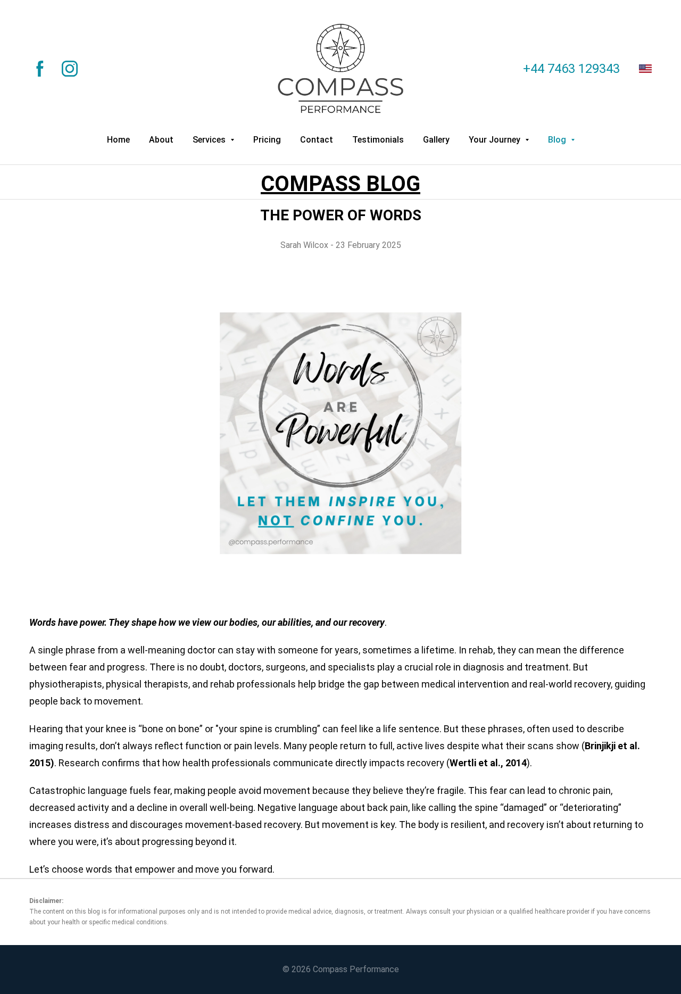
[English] (645, 68)
